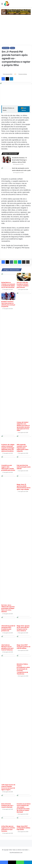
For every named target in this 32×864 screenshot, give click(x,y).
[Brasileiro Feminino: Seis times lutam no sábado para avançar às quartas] (8, 296)
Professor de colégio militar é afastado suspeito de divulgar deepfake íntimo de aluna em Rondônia (7, 448)
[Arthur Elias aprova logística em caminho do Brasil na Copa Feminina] (8, 821)
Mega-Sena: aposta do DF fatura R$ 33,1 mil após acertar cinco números (23, 628)
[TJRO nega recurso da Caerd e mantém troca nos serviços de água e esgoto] (8, 719)
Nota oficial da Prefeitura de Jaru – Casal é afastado (7, 805)
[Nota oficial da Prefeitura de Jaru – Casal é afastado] (8, 798)
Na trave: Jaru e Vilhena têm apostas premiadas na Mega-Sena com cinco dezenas (8, 608)
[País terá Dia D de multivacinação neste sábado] (24, 460)
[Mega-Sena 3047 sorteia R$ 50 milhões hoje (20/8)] (24, 821)
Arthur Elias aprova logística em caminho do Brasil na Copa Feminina (8, 828)
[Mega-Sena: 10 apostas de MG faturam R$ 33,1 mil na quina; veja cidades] (24, 479)
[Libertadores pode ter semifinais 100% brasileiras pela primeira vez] (8, 620)
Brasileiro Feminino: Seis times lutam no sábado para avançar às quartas (8, 304)
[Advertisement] (16, 27)
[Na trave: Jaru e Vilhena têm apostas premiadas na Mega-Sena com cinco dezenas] (8, 539)
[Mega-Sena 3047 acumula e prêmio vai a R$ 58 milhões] (24, 639)
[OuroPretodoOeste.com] (6, 3)
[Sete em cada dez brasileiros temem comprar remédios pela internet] (24, 277)
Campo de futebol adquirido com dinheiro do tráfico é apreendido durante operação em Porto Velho (23, 426)
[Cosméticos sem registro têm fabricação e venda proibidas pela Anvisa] (8, 460)
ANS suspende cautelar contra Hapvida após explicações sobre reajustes (22, 448)
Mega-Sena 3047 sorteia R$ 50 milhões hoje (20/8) (23, 827)
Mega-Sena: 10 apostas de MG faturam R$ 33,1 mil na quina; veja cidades (23, 487)
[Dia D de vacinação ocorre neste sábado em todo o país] (6, 170)
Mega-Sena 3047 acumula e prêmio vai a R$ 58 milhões (23, 646)
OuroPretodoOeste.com (16, 852)
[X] (7, 262)
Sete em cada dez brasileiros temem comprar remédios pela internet (23, 285)
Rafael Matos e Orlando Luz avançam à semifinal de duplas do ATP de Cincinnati (8, 285)
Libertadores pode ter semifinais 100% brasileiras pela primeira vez (8, 628)
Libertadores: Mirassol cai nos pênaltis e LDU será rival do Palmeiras (7, 647)
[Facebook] (3, 262)
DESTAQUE (6, 48)
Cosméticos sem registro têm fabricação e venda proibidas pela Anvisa (8, 467)
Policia (12, 48)
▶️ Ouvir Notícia (23, 109)
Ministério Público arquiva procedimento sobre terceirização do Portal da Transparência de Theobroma (23, 669)
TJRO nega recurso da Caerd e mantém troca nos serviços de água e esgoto (8, 787)
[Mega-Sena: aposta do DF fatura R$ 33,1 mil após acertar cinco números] (24, 620)
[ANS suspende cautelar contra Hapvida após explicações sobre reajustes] (24, 439)
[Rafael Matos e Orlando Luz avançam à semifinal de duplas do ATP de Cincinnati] (8, 277)
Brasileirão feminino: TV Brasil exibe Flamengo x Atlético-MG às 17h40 (19, 160)
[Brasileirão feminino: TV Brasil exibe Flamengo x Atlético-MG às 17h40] (6, 160)
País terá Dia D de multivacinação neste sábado (24, 466)
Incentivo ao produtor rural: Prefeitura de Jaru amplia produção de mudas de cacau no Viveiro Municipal (24, 808)
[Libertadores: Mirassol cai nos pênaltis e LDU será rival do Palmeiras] (8, 639)
